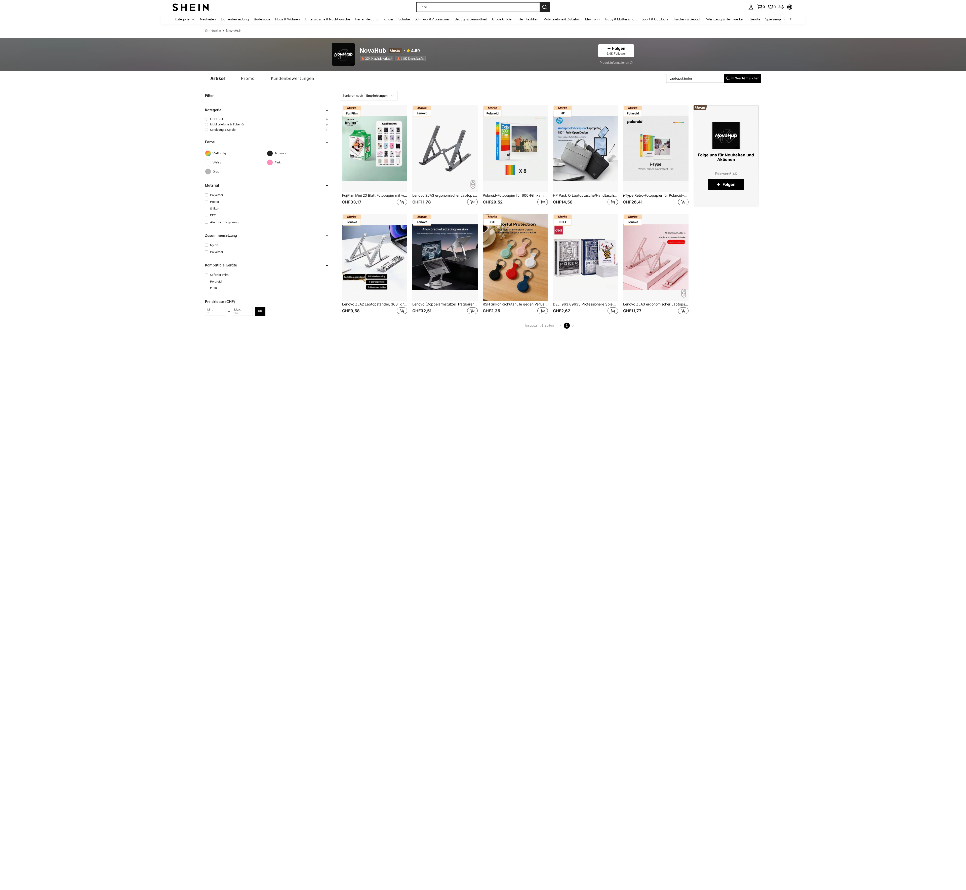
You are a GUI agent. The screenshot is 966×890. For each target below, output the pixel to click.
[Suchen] (545, 7)
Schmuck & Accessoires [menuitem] (432, 19)
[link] (760, 7)
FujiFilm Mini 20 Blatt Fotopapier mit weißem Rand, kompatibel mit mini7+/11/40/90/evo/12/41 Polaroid (374, 195)
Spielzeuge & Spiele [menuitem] (780, 19)
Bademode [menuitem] (262, 19)
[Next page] (573, 326)
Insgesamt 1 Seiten (539, 325)
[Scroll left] (784, 19)
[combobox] (368, 95)
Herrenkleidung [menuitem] (367, 19)
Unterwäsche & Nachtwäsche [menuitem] (327, 19)
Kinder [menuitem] (388, 19)
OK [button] (260, 311)
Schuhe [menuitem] (404, 19)
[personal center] (751, 7)
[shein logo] (190, 7)
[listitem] (377, 58)
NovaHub (373, 51)
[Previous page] (561, 326)
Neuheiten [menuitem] (208, 19)
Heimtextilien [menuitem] (528, 19)
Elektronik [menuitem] (592, 19)
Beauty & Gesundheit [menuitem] (471, 19)
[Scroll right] (790, 19)
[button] (781, 7)
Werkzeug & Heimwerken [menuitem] (725, 19)
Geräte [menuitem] (755, 19)
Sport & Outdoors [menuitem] (655, 19)
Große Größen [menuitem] (502, 19)
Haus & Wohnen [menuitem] (287, 19)
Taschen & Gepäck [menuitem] (687, 19)
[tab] (218, 78)
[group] (267, 119)
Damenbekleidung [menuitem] (235, 19)
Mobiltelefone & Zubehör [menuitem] (561, 19)
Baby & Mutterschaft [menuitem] (621, 19)
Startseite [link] (213, 31)
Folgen (729, 184)
